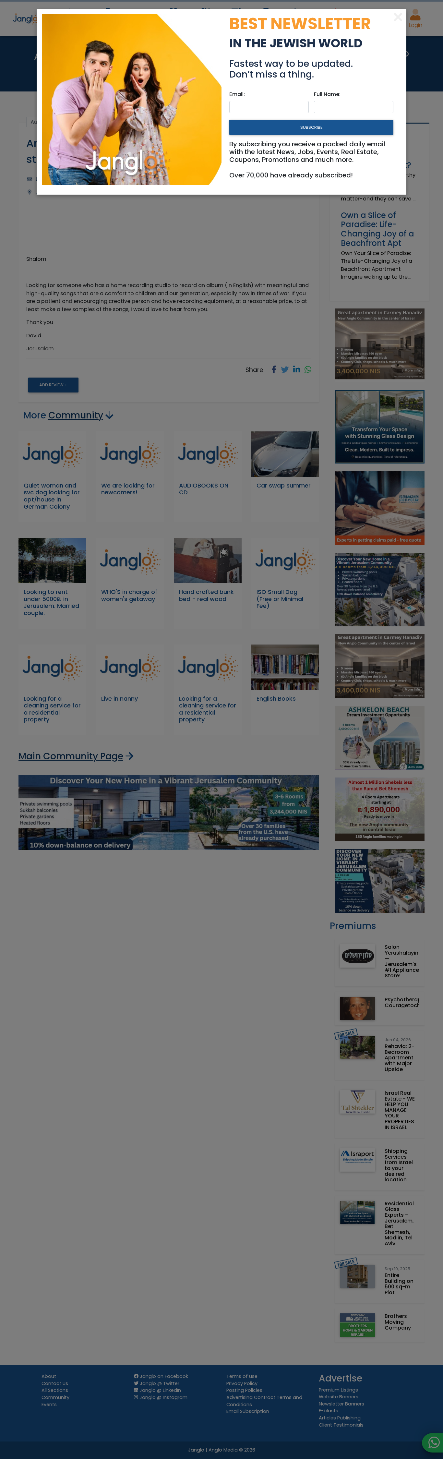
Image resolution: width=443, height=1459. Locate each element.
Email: (237, 94)
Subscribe (311, 127)
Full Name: (327, 94)
